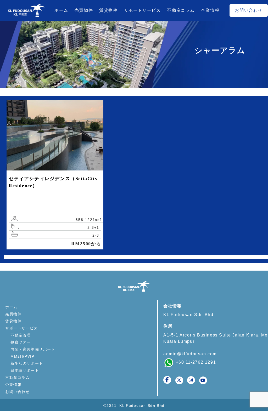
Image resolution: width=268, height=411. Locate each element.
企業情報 (210, 10)
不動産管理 (20, 335)
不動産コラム (181, 10)
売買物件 (84, 10)
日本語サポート (24, 370)
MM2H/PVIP (22, 356)
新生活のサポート (26, 363)
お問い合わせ (249, 10)
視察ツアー (20, 342)
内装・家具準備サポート (32, 349)
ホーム (61, 10)
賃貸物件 (108, 10)
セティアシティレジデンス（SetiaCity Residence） (53, 182)
